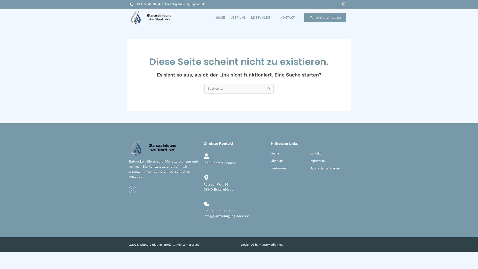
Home (220, 17)
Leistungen (260, 17)
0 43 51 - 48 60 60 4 (219, 211)
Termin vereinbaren (325, 17)
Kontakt (287, 17)
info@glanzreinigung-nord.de (226, 216)
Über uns (238, 17)
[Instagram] (344, 4)
